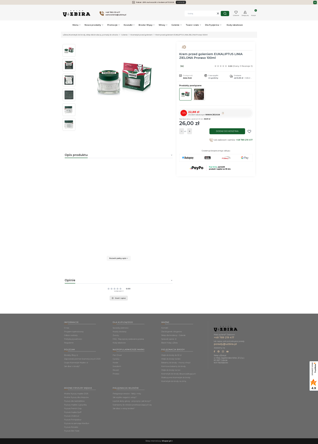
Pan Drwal (117, 355)
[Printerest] (218, 351)
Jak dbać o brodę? (72, 366)
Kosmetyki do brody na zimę (173, 381)
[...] (124, 79)
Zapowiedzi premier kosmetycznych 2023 (82, 359)
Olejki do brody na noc (170, 370)
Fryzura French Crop (73, 408)
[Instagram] (223, 351)
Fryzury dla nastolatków (74, 401)
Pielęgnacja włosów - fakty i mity (127, 394)
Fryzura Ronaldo (71, 427)
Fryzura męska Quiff (72, 412)
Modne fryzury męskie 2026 (76, 394)
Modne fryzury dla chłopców (76, 397)
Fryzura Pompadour (72, 420)
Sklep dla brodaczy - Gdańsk (173, 335)
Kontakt (164, 328)
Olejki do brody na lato (170, 359)
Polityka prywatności (73, 339)
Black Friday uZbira (169, 343)
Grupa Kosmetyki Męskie (75, 363)
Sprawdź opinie (168, 339)
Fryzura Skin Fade (71, 431)
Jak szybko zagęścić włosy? (125, 397)
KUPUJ (180, 2)
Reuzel (116, 370)
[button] (225, 13)
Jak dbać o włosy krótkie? (124, 408)
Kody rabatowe (119, 343)
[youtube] (227, 351)
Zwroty (116, 335)
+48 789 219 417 (244, 140)
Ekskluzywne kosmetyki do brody (175, 377)
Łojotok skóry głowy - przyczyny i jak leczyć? (132, 401)
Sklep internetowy (158, 441)
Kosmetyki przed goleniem (142, 35)
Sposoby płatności (120, 328)
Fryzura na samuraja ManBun (76, 423)
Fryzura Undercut (71, 416)
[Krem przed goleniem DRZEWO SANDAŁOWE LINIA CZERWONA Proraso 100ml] (199, 94)
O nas (66, 328)
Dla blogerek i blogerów (171, 331)
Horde (115, 363)
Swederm (117, 366)
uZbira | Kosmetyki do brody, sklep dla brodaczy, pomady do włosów (90, 35)
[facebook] (214, 351)
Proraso (127, 203)
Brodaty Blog (70, 355)
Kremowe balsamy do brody (173, 366)
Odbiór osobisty (71, 335)
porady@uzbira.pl (225, 344)
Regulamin (69, 343)
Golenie (124, 35)
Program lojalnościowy (74, 331)
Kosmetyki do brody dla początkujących (178, 374)
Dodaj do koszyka (227, 131)
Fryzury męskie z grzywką (75, 405)
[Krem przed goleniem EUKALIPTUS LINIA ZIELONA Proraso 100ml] (185, 94)
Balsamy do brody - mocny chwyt (175, 363)
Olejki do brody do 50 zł (171, 355)
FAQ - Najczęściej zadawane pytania (128, 339)
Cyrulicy (116, 359)
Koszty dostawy (119, 331)
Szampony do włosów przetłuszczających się (132, 405)
